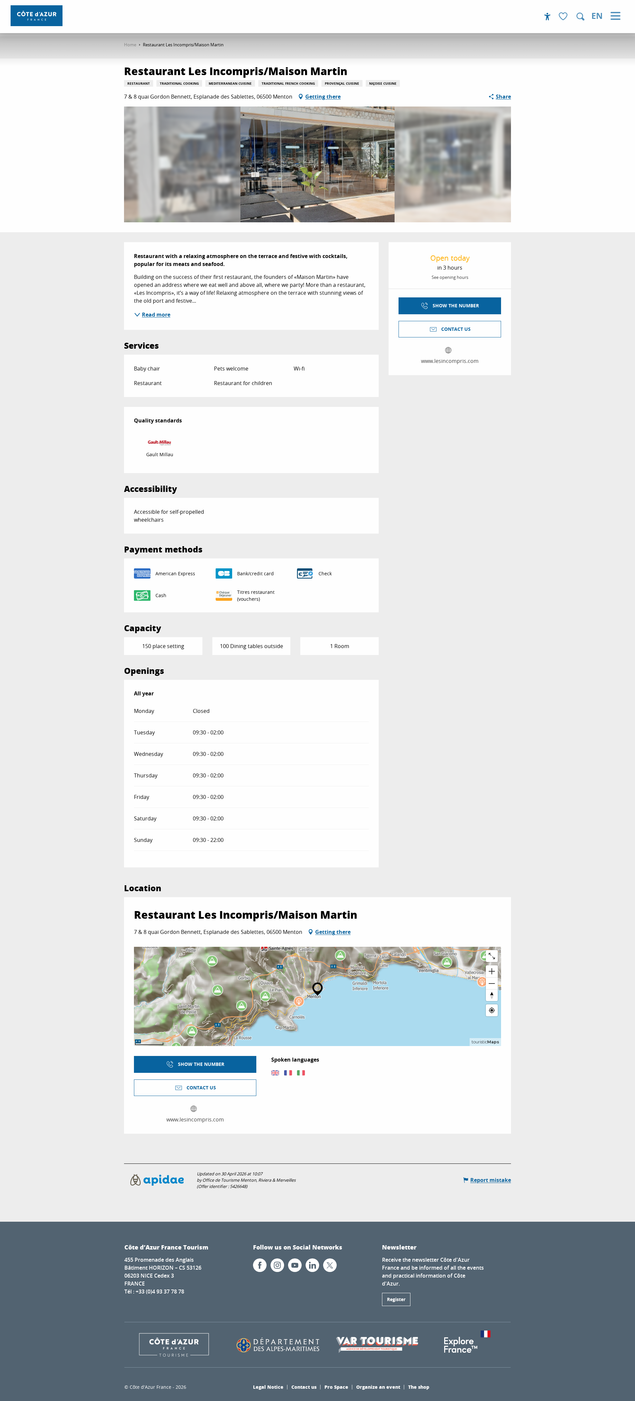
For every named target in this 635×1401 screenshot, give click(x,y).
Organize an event (378, 1386)
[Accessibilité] (547, 16)
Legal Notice (268, 1386)
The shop (418, 1386)
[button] (580, 16)
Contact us (304, 1386)
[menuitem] (37, 15)
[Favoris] (564, 17)
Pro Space (336, 1386)
